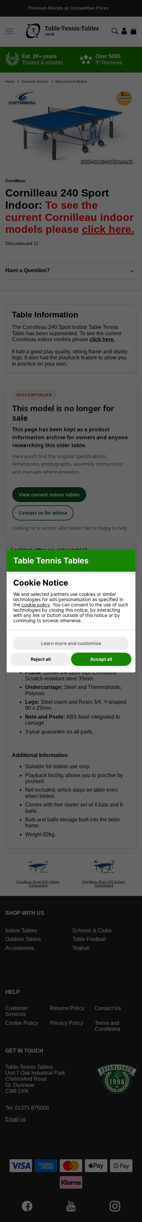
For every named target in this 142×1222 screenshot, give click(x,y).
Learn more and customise (71, 643)
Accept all (101, 659)
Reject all (41, 659)
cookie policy (35, 604)
